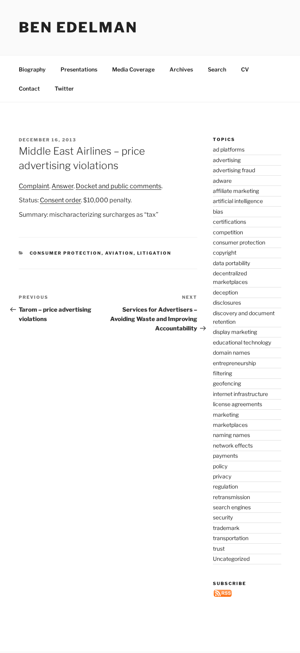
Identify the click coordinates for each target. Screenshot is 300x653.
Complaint (34, 186)
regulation (225, 486)
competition (228, 232)
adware (222, 180)
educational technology (242, 342)
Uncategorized (231, 558)
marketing (226, 414)
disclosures (227, 302)
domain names (231, 352)
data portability (231, 263)
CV (245, 69)
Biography (32, 69)
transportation (230, 538)
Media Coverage (133, 69)
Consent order (60, 200)
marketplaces (230, 424)
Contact (29, 88)
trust (219, 548)
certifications (229, 221)
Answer (62, 186)
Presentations (79, 69)
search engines (232, 507)
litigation (154, 253)
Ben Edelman (78, 27)
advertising (227, 160)
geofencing (227, 383)
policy (220, 466)
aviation (119, 253)
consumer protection (66, 253)
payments (225, 455)
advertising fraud (234, 170)
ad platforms (229, 149)
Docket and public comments (118, 186)
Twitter (64, 88)
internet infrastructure (240, 394)
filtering (222, 373)
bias (218, 211)
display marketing (235, 331)
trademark (226, 528)
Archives (181, 69)
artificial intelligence (238, 201)
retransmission (231, 497)
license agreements (237, 404)
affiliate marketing (236, 190)
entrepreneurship (234, 363)
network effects (233, 445)
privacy (222, 476)
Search (217, 69)
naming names (231, 435)
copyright (224, 252)
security (223, 517)
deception (225, 292)
